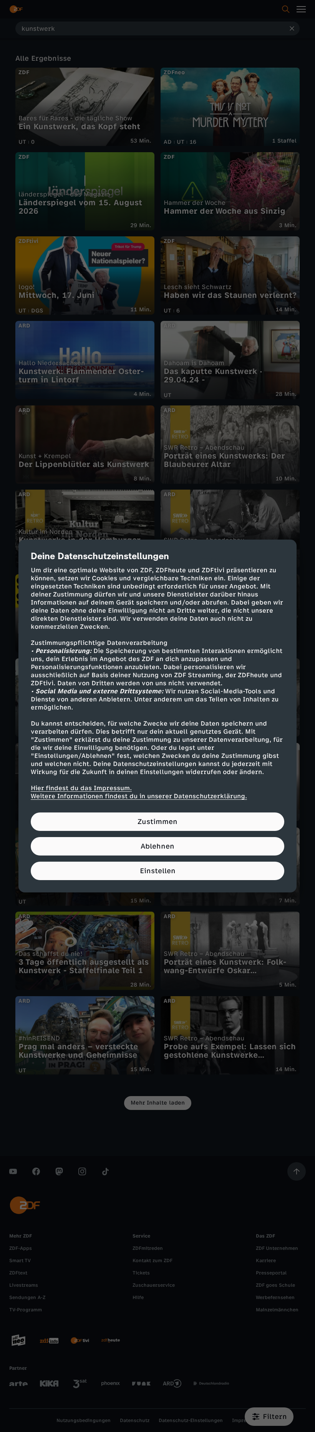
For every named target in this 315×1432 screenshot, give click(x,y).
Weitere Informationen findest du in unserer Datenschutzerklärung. (139, 796)
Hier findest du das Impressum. (81, 788)
